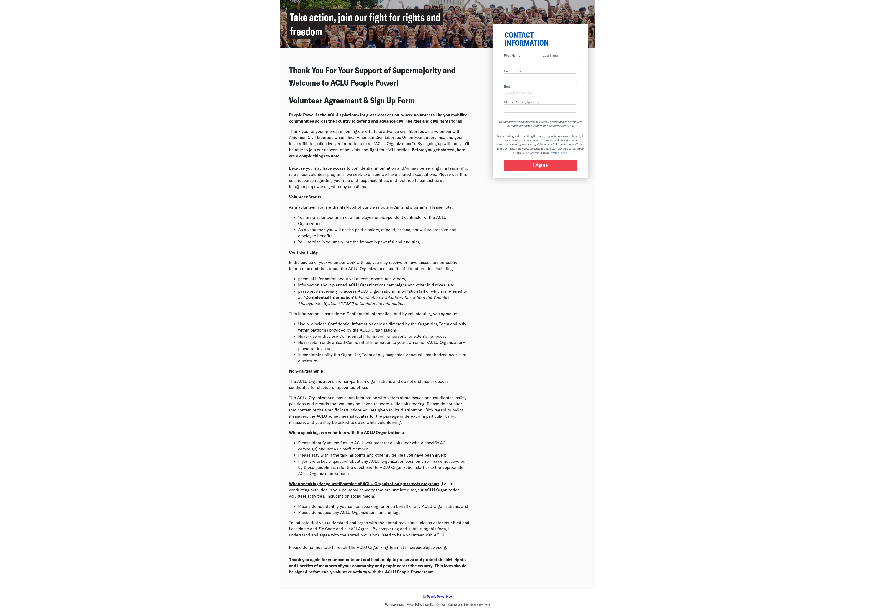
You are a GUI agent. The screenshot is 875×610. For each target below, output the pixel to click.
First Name (512, 55)
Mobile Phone (521, 102)
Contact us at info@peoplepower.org (469, 604)
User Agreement (394, 604)
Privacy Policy (558, 152)
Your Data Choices (435, 604)
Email (508, 86)
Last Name (550, 55)
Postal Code (513, 71)
